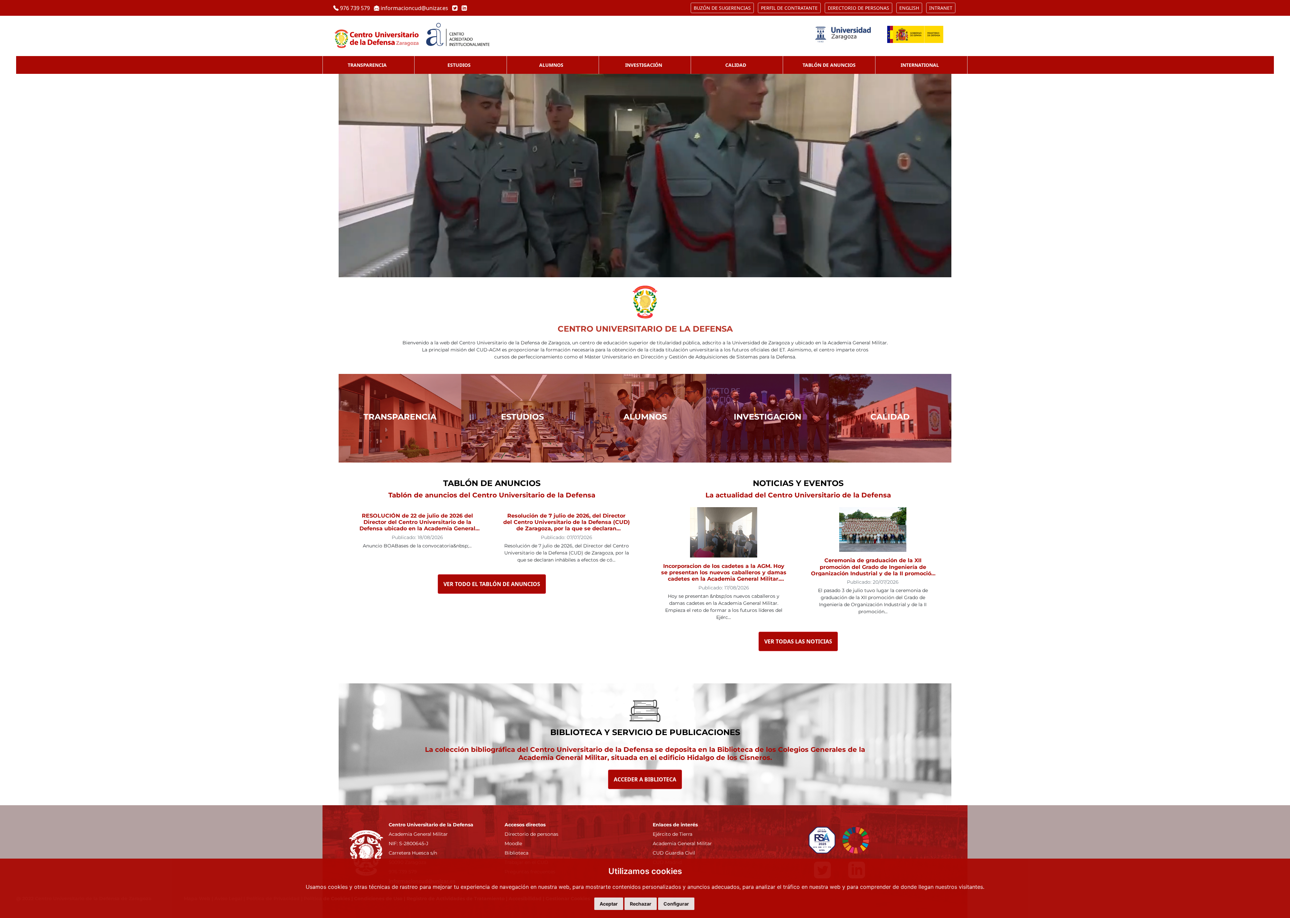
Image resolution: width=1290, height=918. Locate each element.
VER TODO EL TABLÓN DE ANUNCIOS (491, 584)
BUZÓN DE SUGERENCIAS (722, 8)
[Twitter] (454, 8)
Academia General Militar (682, 843)
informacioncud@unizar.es (414, 8)
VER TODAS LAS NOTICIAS (798, 641)
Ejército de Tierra (672, 834)
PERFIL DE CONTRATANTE (789, 8)
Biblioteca (516, 853)
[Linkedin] (463, 8)
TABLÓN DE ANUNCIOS (829, 65)
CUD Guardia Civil (674, 853)
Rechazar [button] (640, 904)
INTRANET (940, 8)
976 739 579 (355, 8)
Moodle (513, 843)
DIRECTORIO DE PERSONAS (858, 8)
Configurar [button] (676, 904)
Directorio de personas (531, 834)
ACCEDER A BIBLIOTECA (645, 779)
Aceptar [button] (609, 904)
